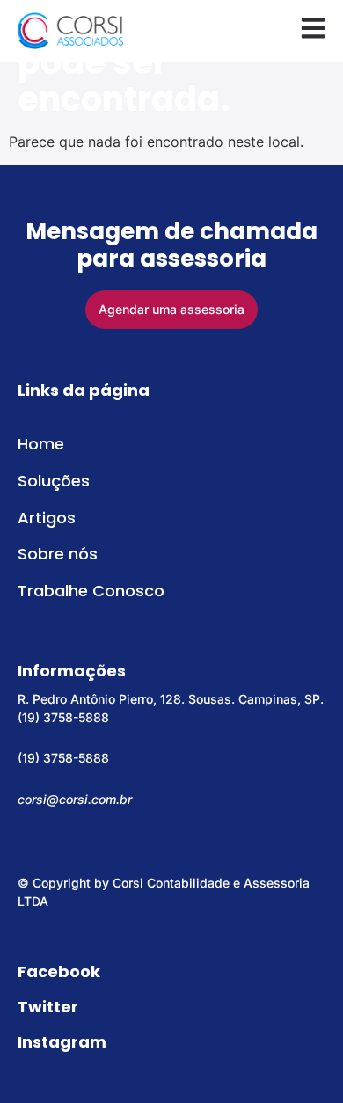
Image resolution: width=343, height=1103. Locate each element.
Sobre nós (58, 554)
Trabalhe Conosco (91, 591)
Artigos (47, 518)
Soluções (54, 481)
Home (41, 444)
